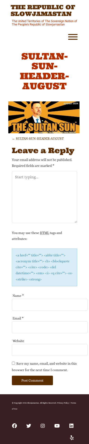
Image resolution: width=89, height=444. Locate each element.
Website (18, 341)
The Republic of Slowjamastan (43, 10)
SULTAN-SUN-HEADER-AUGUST (38, 138)
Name (18, 296)
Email (18, 318)
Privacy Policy (63, 403)
